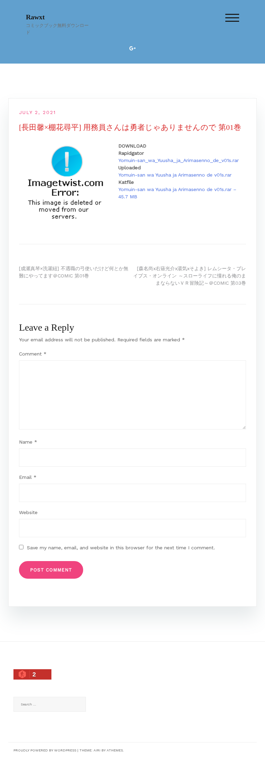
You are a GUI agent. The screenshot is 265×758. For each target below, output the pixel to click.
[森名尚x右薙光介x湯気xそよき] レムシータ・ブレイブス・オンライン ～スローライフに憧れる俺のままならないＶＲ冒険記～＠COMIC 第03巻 (189, 276)
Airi (97, 750)
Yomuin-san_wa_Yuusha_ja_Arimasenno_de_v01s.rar (178, 160)
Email (28, 477)
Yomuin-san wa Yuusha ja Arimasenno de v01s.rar (175, 175)
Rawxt (35, 17)
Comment (33, 354)
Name (28, 442)
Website (28, 512)
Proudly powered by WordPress (44, 750)
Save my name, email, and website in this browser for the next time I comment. (121, 547)
